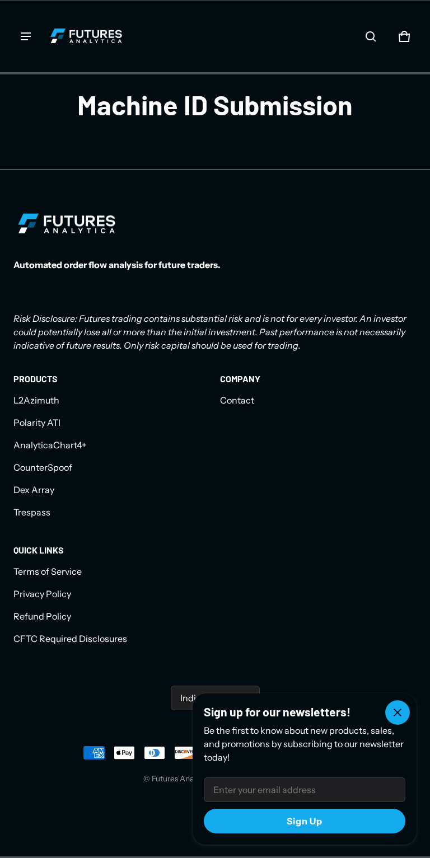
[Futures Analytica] (86, 36)
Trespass (31, 512)
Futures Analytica (182, 778)
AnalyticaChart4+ (50, 445)
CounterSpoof (42, 467)
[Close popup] (397, 712)
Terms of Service (47, 571)
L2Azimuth (36, 400)
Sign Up (304, 821)
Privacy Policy (42, 593)
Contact (237, 400)
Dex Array (33, 489)
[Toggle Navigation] (25, 36)
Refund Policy (42, 616)
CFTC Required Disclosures (70, 638)
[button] (370, 36)
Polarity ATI (36, 422)
